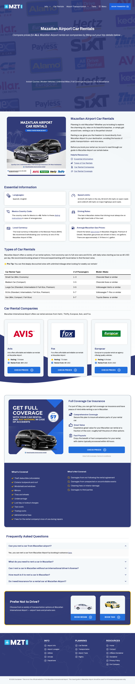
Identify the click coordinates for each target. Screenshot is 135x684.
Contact (112, 649)
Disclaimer (113, 657)
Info (46, 6)
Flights (81, 657)
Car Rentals (58, 6)
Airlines (50, 653)
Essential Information (83, 159)
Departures (51, 660)
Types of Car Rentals (83, 163)
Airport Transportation (76, 6)
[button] (102, 6)
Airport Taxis (83, 653)
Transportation (83, 649)
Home (111, 645)
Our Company (114, 664)
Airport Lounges (53, 649)
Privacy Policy (114, 660)
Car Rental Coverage (83, 171)
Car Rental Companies (84, 167)
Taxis (93, 6)
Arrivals (50, 657)
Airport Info (51, 645)
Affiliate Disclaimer (116, 653)
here (70, 553)
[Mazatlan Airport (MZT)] (13, 6)
